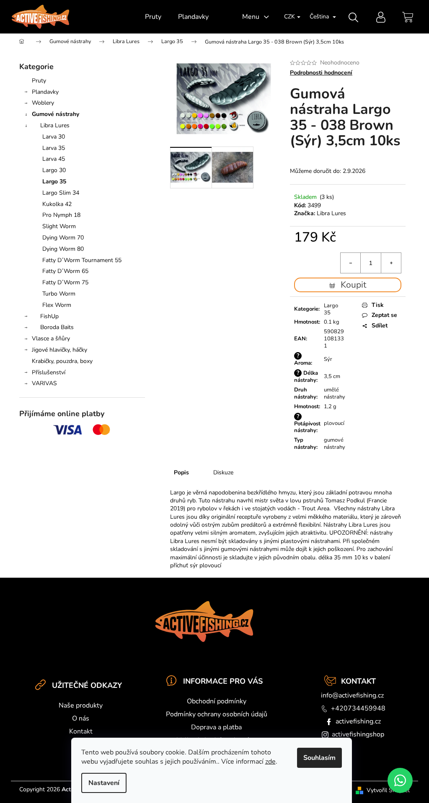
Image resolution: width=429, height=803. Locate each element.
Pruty (39, 81)
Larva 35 (53, 148)
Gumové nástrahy (55, 114)
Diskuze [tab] (223, 472)
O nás (80, 718)
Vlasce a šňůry (51, 338)
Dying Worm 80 (63, 249)
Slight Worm (59, 226)
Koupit (353, 285)
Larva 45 (53, 159)
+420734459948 (358, 708)
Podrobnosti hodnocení (321, 73)
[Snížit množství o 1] (351, 263)
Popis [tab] (181, 472)
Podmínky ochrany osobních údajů (216, 714)
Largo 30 (54, 170)
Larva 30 (53, 137)
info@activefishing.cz (352, 695)
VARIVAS (44, 383)
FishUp (49, 316)
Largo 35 (54, 181)
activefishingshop (358, 734)
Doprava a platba (216, 727)
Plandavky (45, 92)
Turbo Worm (58, 294)
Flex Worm (56, 305)
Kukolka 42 (57, 204)
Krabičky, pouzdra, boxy (62, 361)
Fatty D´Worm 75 (65, 282)
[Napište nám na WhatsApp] (400, 780)
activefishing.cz (358, 721)
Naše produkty (81, 705)
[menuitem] (153, 16)
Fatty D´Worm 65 (65, 271)
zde (270, 761)
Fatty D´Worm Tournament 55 (81, 260)
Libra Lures (55, 125)
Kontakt (81, 731)
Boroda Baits (57, 327)
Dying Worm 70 (63, 238)
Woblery (43, 103)
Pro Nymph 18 (61, 215)
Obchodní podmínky (216, 701)
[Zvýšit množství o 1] (391, 263)
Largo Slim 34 (60, 193)
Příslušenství (48, 372)
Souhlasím (319, 757)
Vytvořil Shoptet (388, 790)
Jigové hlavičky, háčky (59, 350)
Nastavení (103, 783)
